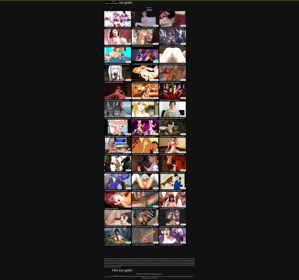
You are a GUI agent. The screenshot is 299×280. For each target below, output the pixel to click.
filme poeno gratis (121, 263)
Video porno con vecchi (175, 276)
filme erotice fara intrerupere (144, 262)
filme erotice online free (159, 262)
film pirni (124, 260)
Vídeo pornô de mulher (152, 278)
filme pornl (160, 263)
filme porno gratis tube (165, 265)
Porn (149, 8)
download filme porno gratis (146, 258)
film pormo (135, 260)
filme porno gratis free (127, 265)
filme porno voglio (116, 266)
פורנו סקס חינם (165, 276)
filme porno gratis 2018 (116, 265)
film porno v (166, 260)
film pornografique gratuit (185, 260)
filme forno (168, 262)
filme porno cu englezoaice (182, 263)
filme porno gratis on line (140, 265)
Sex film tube (158, 276)
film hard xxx (111, 260)
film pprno (118, 262)
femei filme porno (176, 258)
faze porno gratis (167, 258)
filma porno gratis (132, 262)
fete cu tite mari (185, 258)
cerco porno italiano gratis (120, 258)
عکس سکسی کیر (109, 276)
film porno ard (151, 260)
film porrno (112, 262)
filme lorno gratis (176, 262)
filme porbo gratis (131, 263)
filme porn (154, 263)
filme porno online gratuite (187, 265)
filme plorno (114, 263)
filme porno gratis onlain (153, 265)
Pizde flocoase (184, 276)
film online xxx (118, 260)
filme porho (139, 263)
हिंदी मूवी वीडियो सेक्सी (117, 276)
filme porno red (108, 266)
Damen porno (144, 276)
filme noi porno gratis (186, 262)
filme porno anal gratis (169, 263)
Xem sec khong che (136, 276)
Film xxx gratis (151, 276)
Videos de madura (126, 276)
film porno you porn (174, 260)
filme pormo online (147, 263)
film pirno (129, 260)
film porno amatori (142, 260)
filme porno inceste (176, 265)
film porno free (159, 260)
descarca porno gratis (133, 258)
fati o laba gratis (158, 258)
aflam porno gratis (109, 258)
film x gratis (124, 262)
